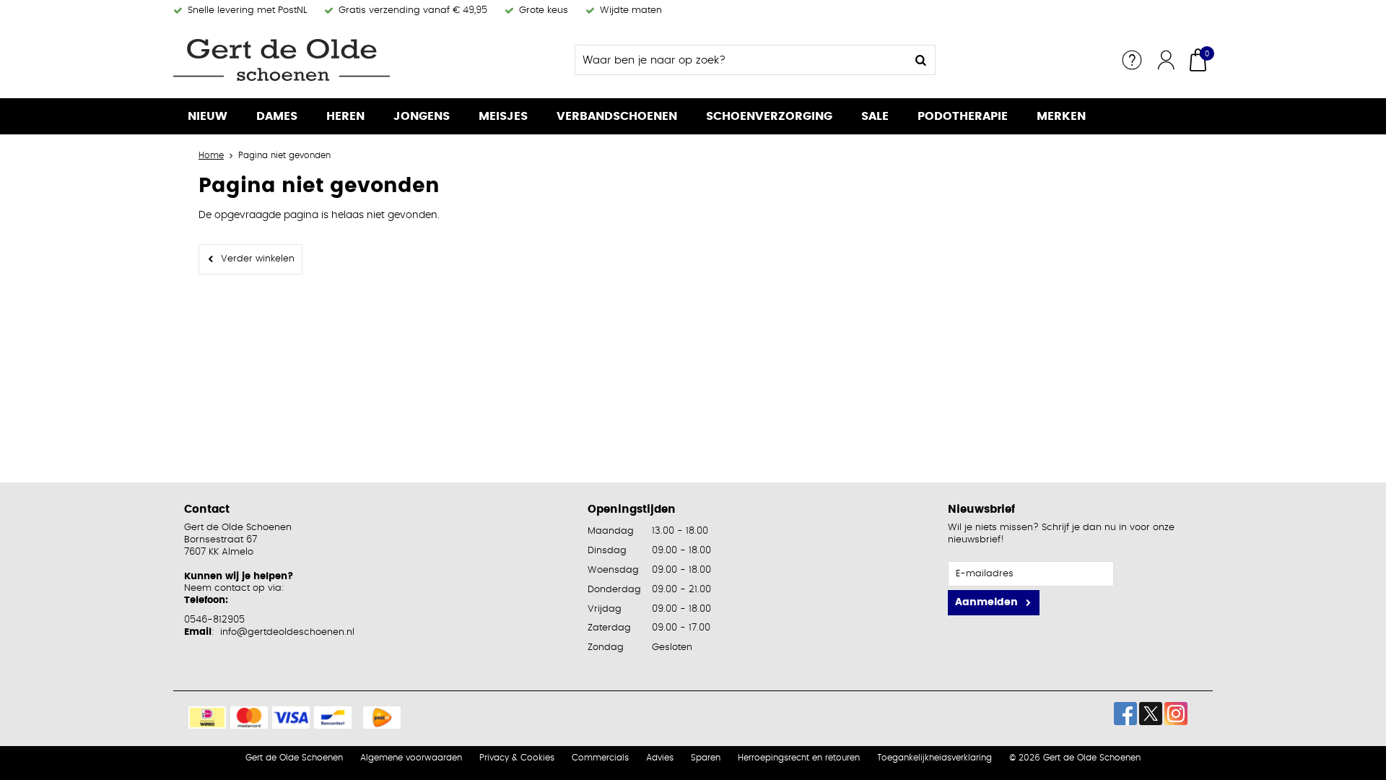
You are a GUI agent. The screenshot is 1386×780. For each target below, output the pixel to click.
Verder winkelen (258, 259)
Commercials (600, 757)
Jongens (421, 116)
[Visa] (290, 717)
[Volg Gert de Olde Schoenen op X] (1150, 713)
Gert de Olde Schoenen (294, 757)
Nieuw (207, 116)
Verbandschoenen (617, 116)
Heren (345, 116)
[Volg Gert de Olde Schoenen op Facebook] (1125, 713)
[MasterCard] (249, 717)
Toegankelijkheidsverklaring (934, 757)
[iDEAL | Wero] (207, 717)
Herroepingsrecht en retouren (799, 757)
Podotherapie (963, 116)
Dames (276, 116)
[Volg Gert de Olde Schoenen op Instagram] (1175, 713)
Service (1131, 60)
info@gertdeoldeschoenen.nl (287, 632)
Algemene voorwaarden (411, 757)
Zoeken (920, 60)
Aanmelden (986, 602)
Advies (660, 757)
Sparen (705, 757)
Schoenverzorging (769, 116)
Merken (1061, 116)
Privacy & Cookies (516, 757)
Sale (875, 116)
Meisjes (503, 116)
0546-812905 (214, 620)
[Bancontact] (332, 717)
